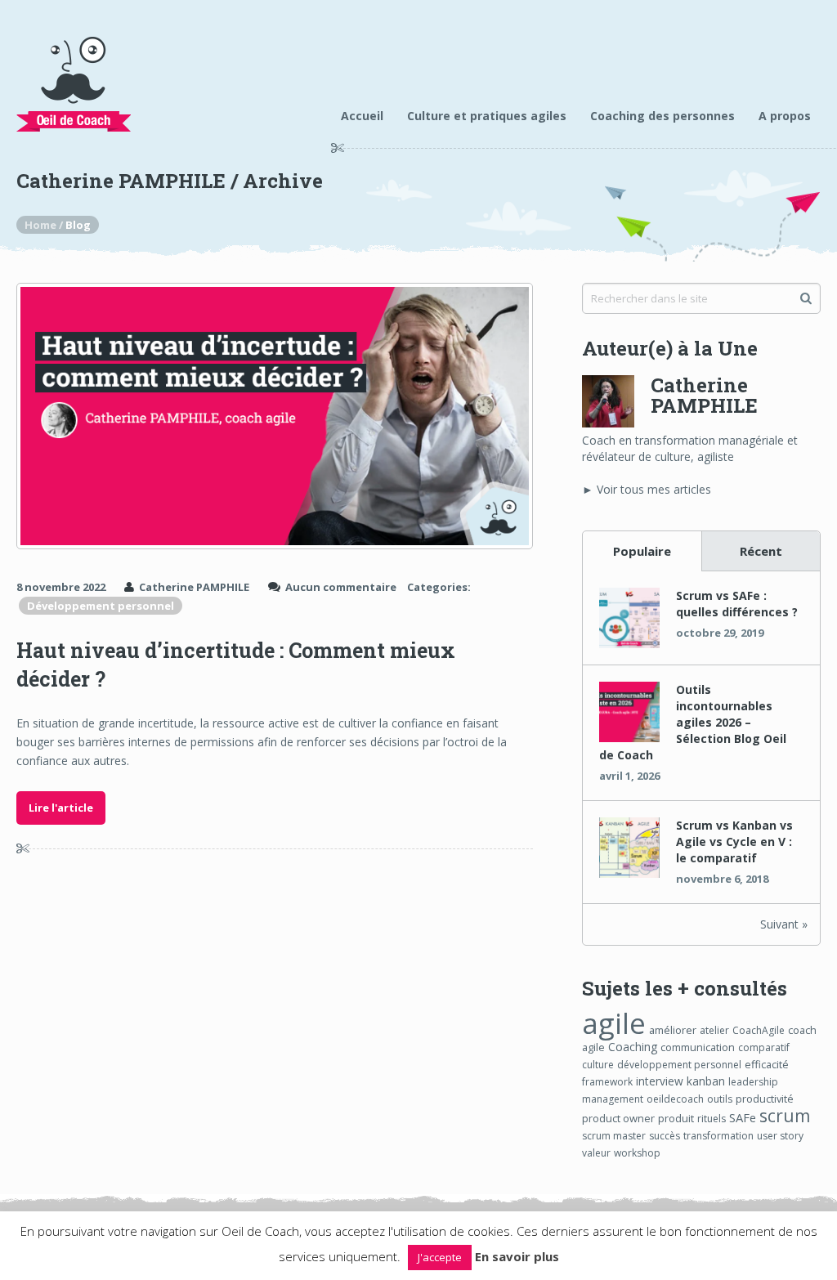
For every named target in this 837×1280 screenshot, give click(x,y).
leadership (753, 1082)
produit (676, 1118)
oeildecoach (675, 1099)
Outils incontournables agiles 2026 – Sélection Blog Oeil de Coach (692, 722)
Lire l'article (61, 807)
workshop (637, 1153)
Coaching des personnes (662, 115)
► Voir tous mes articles (646, 489)
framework (607, 1082)
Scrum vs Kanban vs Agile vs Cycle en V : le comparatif (734, 841)
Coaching (632, 1046)
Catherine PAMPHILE (194, 587)
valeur (596, 1153)
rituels (711, 1119)
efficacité (767, 1064)
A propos (785, 115)
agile (614, 1023)
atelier (714, 1030)
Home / (45, 224)
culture (598, 1065)
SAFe (742, 1117)
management (612, 1099)
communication (697, 1047)
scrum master (614, 1136)
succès (664, 1136)
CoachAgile (758, 1030)
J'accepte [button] (440, 1257)
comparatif (764, 1047)
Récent (761, 551)
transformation (718, 1136)
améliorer (672, 1030)
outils (719, 1099)
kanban (706, 1081)
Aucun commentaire (340, 587)
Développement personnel (100, 605)
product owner (618, 1118)
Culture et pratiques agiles (486, 115)
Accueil (362, 115)
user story (780, 1136)
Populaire (642, 551)
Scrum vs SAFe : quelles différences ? (737, 604)
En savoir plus (517, 1256)
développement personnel (679, 1065)
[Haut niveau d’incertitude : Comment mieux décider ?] (274, 416)
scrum (784, 1115)
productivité (765, 1098)
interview (659, 1081)
